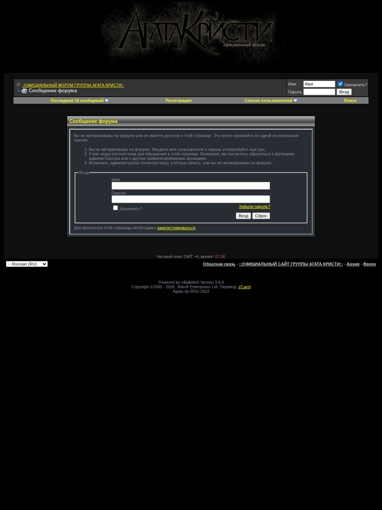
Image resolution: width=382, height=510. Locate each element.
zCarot (244, 286)
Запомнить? (355, 85)
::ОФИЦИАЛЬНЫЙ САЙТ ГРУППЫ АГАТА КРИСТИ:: (291, 264)
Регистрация (178, 100)
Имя (292, 84)
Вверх (369, 264)
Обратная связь (219, 264)
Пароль (295, 92)
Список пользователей (268, 100)
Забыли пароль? (254, 206)
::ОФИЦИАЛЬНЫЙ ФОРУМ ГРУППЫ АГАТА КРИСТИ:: (73, 85)
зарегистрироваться (176, 228)
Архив (353, 264)
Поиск (350, 100)
